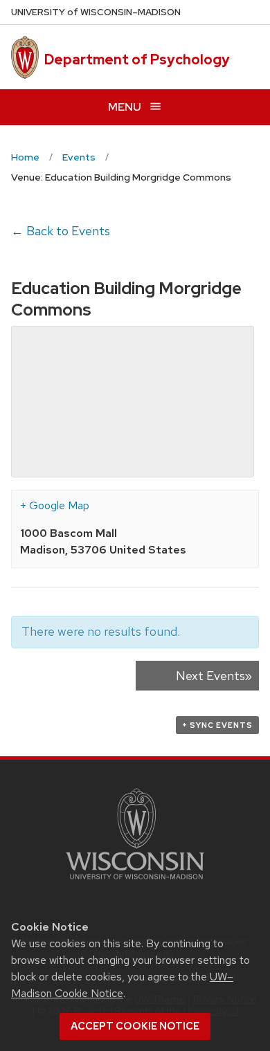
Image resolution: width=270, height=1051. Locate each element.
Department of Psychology (137, 59)
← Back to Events (60, 231)
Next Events (214, 676)
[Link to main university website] (135, 882)
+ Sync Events (217, 725)
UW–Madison (96, 12)
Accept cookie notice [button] (135, 1026)
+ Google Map (54, 505)
